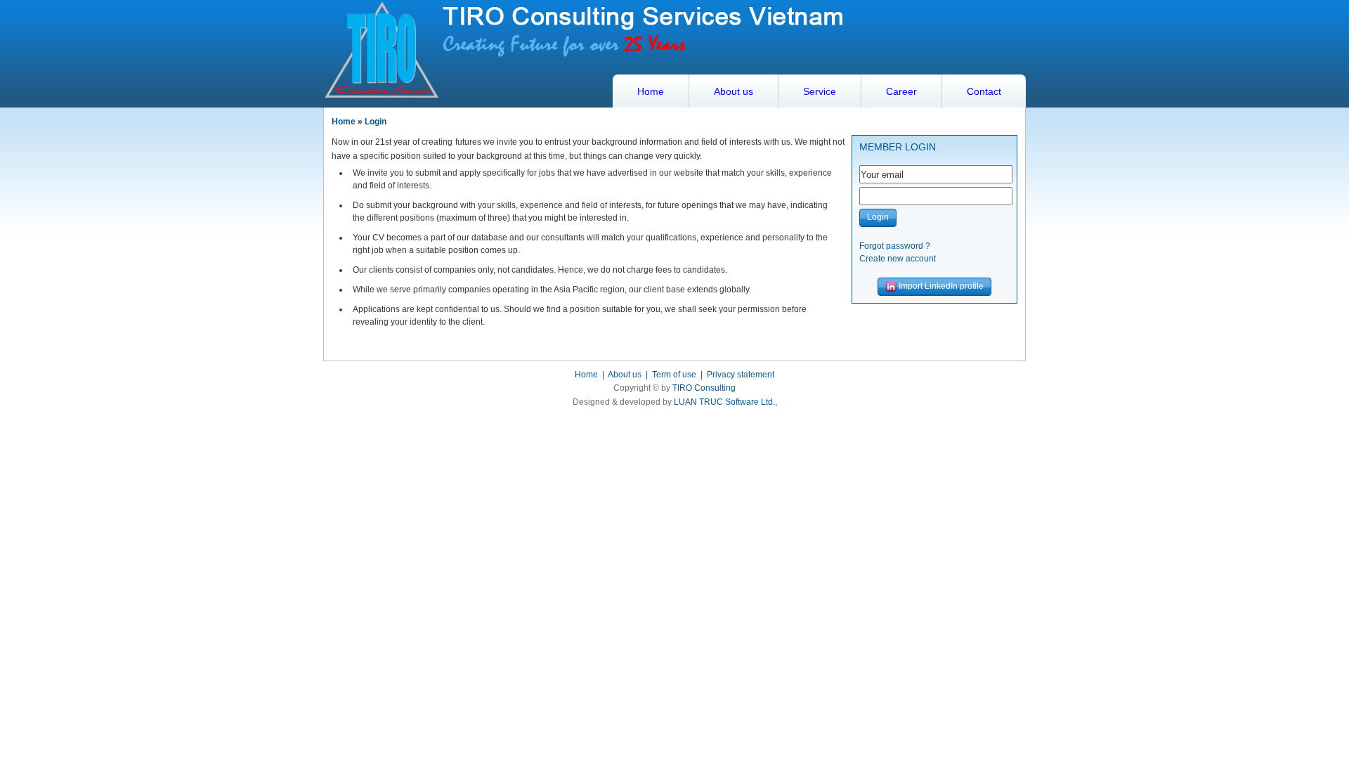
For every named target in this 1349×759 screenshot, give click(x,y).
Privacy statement (740, 374)
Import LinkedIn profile (940, 286)
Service (819, 91)
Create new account (897, 259)
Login (375, 121)
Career (901, 91)
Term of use (674, 374)
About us (733, 91)
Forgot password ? (894, 246)
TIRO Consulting (704, 388)
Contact (984, 91)
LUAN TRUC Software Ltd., (725, 402)
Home (650, 91)
